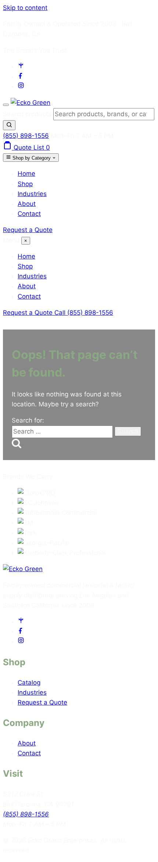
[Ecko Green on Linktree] (21, 66)
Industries (32, 193)
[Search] (9, 125)
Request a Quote (28, 230)
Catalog (29, 682)
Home (26, 173)
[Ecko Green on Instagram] (21, 86)
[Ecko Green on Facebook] (21, 76)
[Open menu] (6, 105)
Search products (28, 114)
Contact (29, 213)
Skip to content (25, 7)
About (27, 203)
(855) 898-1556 (26, 135)
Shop (25, 184)
